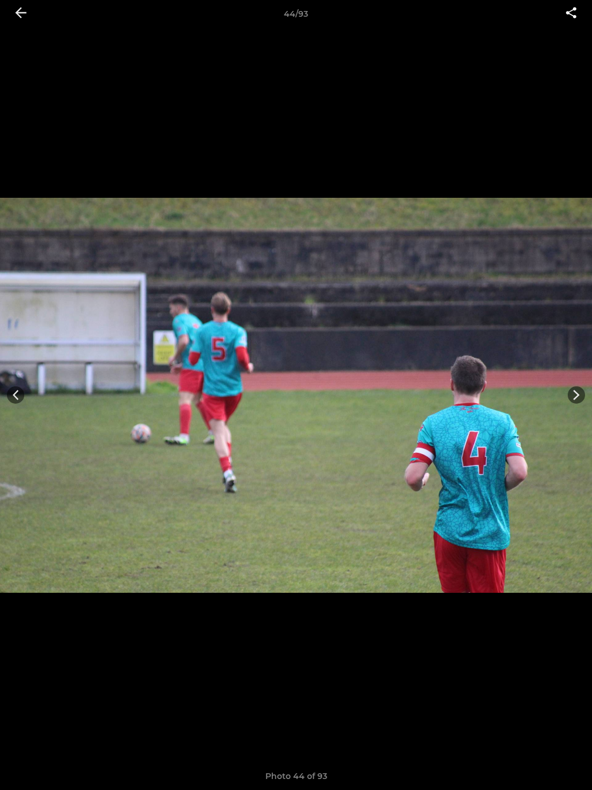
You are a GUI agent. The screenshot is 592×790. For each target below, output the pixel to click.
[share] (571, 14)
